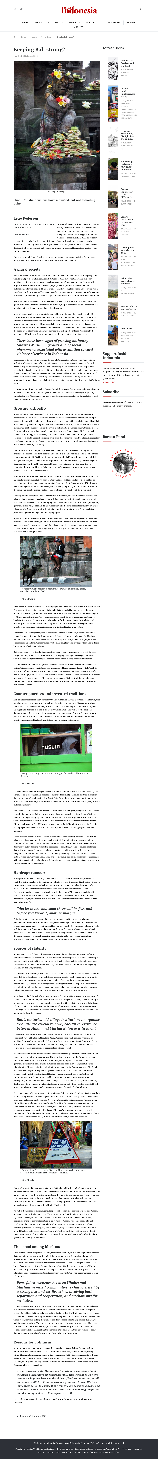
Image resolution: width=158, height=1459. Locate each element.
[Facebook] (15, 9)
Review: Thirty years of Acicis (129, 307)
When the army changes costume (128, 281)
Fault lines (126, 328)
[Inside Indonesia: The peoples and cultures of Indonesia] (79, 9)
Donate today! (109, 382)
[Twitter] (21, 9)
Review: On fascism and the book (127, 63)
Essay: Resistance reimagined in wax (128, 220)
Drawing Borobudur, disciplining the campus (127, 134)
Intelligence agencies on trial (127, 250)
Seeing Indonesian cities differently (127, 193)
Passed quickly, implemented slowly (128, 92)
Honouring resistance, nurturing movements (127, 165)
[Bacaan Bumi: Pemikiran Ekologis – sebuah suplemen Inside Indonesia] (123, 463)
